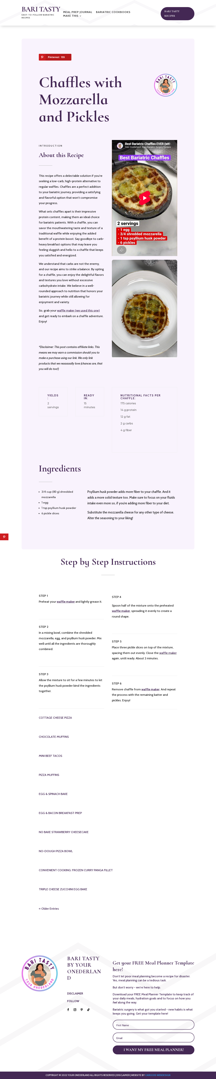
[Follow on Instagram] (75, 1009)
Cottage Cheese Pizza (55, 718)
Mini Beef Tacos (50, 756)
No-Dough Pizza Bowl (56, 851)
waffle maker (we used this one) (78, 310)
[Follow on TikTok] (88, 1009)
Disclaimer (75, 993)
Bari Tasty (41, 9)
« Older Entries (49, 908)
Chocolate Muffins (54, 737)
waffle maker (168, 653)
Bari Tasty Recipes (172, 14)
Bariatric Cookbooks (113, 12)
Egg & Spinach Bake (53, 794)
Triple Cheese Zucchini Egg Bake (63, 889)
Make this (70, 16)
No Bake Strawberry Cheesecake (64, 832)
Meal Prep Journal (77, 12)
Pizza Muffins (49, 775)
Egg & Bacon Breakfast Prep (60, 813)
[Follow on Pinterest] (81, 1009)
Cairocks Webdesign (157, 1075)
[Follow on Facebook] (68, 1009)
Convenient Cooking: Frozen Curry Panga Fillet (76, 870)
